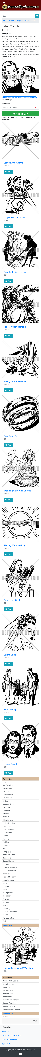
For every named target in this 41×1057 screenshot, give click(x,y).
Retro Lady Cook (12, 600)
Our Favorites (8, 785)
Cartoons (6, 807)
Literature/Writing (9, 870)
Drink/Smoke (8, 820)
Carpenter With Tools (14, 217)
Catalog (10, 20)
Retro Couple (30, 20)
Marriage (6, 874)
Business (6, 801)
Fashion (6, 842)
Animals (6, 791)
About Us (5, 1031)
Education (7, 826)
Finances (6, 845)
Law (4, 782)
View (9, 172)
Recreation (7, 896)
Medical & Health (9, 877)
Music (5, 883)
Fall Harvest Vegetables (16, 327)
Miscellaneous (8, 880)
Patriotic (6, 886)
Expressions (7, 833)
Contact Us (6, 1044)
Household (7, 858)
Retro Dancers (8, 984)
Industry (6, 864)
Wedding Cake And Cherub (17, 490)
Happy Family (8, 997)
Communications (9, 810)
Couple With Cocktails (11, 981)
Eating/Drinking (9, 823)
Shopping (6, 908)
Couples (19, 20)
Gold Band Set (11, 436)
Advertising (7, 788)
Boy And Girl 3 (8, 990)
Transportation (8, 918)
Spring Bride (10, 654)
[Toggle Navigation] (4, 2)
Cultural (6, 817)
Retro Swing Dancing (11, 1000)
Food (5, 848)
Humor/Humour (9, 861)
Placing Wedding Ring (15, 545)
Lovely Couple (11, 764)
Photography (8, 893)
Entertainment (8, 829)
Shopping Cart (8, 1013)
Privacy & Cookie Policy (11, 1035)
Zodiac (5, 921)
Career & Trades (9, 804)
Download (6, 103)
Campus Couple (9, 1006)
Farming (6, 839)
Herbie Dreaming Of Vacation (18, 968)
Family (5, 836)
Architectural (8, 795)
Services (6, 905)
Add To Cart (21, 114)
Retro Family (10, 709)
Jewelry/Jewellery (10, 867)
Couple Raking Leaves (15, 272)
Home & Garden (9, 855)
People (5, 889)
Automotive (7, 798)
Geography (7, 852)
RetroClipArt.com (28, 1050)
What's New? (8, 925)
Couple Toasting (9, 1003)
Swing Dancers (8, 987)
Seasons (6, 902)
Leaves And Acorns (13, 162)
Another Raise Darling (11, 1009)
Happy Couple (8, 993)
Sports (5, 915)
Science (6, 899)
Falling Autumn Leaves (15, 381)
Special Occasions (10, 912)
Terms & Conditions (9, 1040)
